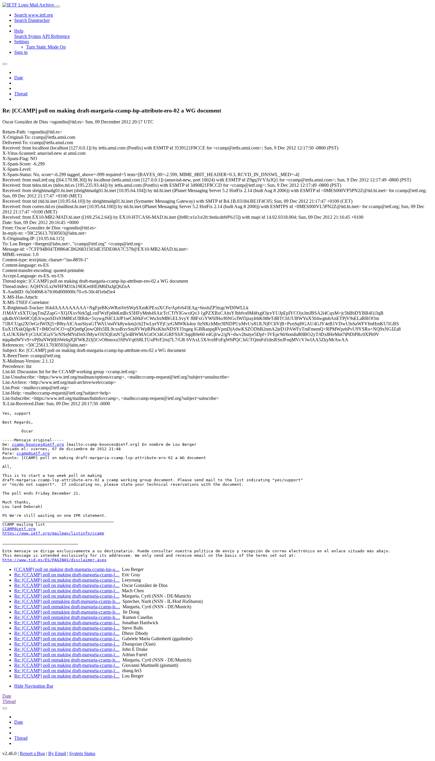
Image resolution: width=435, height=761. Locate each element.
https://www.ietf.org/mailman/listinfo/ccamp (53, 533)
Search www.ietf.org (33, 14)
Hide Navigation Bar (33, 685)
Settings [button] (21, 41)
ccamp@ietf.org (33, 453)
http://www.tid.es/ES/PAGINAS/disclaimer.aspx (54, 560)
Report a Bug (32, 753)
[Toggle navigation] (57, 6)
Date (18, 77)
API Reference (56, 36)
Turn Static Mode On (46, 46)
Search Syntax (27, 36)
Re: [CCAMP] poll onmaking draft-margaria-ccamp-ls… (67, 601)
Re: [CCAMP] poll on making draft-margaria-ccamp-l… (67, 574)
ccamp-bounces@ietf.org (38, 444)
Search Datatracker (32, 20)
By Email (57, 753)
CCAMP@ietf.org (19, 529)
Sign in (21, 52)
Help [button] (18, 30)
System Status (82, 753)
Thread (21, 93)
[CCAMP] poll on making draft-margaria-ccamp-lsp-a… (67, 569)
